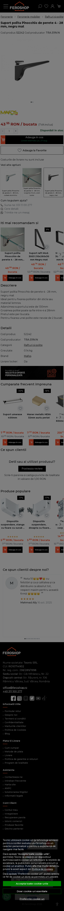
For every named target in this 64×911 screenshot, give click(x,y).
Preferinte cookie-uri (32, 898)
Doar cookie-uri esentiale (32, 891)
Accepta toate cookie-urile (32, 883)
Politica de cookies (42, 869)
